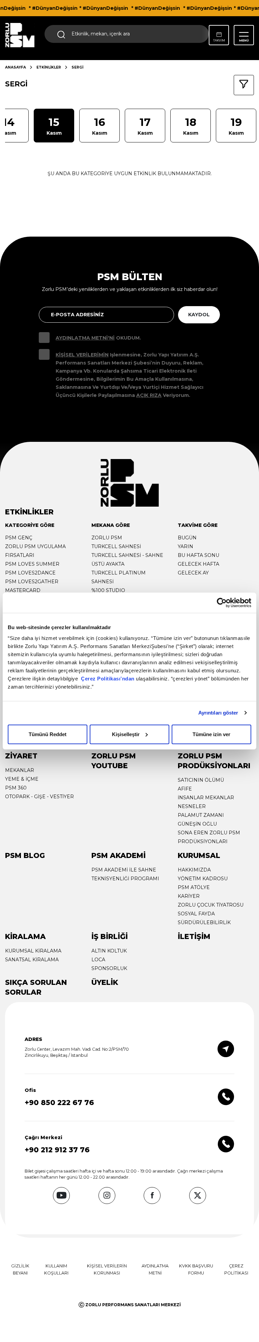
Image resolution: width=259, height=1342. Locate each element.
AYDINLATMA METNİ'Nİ (85, 338)
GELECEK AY (193, 573)
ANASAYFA (15, 67)
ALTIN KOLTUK (109, 951)
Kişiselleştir (126, 734)
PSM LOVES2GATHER (31, 582)
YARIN (185, 546)
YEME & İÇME (21, 779)
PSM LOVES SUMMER (32, 564)
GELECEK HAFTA (198, 564)
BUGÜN (187, 538)
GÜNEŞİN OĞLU (197, 824)
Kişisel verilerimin (82, 355)
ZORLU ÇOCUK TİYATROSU (210, 905)
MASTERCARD (22, 590)
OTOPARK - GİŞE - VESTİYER (39, 797)
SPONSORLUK (109, 968)
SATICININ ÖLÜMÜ (201, 780)
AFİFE (185, 789)
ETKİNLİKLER (48, 67)
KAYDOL (199, 315)
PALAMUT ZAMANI (201, 815)
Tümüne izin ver (211, 734)
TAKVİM (219, 40)
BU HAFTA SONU (198, 555)
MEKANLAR (19, 770)
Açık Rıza (149, 395)
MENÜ (244, 40)
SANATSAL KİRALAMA (32, 960)
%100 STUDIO (108, 590)
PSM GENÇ (18, 538)
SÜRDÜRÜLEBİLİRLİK (204, 922)
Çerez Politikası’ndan (108, 678)
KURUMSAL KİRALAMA (33, 951)
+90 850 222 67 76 (59, 1102)
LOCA (98, 960)
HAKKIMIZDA (194, 870)
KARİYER (189, 896)
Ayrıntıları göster (218, 713)
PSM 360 (16, 788)
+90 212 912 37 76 (57, 1150)
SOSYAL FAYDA (196, 914)
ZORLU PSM (106, 538)
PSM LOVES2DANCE (30, 573)
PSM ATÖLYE (194, 887)
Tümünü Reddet (47, 734)
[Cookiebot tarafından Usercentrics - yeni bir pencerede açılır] (221, 603)
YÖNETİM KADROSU (203, 879)
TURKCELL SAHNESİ (116, 546)
